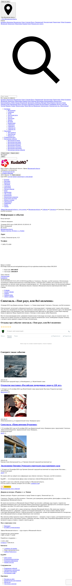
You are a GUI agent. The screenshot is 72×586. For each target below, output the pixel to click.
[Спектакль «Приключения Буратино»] (36, 405)
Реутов (42, 104)
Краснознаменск (6, 102)
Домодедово (56, 22)
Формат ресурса (9, 562)
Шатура (30, 106)
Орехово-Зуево (5, 104)
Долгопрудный (48, 22)
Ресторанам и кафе (9, 573)
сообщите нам (35, 483)
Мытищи (44, 102)
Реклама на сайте (9, 579)
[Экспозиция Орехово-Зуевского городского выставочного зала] (36, 447)
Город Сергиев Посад (28, 22)
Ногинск (59, 102)
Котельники (40, 101)
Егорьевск (68, 22)
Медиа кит (7, 582)
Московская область (7, 229)
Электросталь (53, 106)
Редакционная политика (11, 559)
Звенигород (11, 24)
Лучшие (9, 336)
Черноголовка (20, 106)
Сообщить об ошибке (10, 548)
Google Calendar (9, 292)
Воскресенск (17, 22)
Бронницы (10, 22)
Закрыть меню (15, 153)
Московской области (34, 168)
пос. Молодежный (63, 106)
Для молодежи (5, 276)
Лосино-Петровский (21, 102)
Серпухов (64, 104)
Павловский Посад (15, 104)
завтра (15, 176)
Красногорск (58, 101)
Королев (33, 101)
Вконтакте (7, 526)
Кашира (25, 24)
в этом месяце (28, 176)
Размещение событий (10, 568)
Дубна (62, 22)
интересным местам (8, 171)
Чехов (26, 106)
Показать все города (37, 24)
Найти (3, 156)
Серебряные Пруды (55, 104)
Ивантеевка (18, 24)
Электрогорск (44, 106)
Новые (3, 336)
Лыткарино (31, 102)
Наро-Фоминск (51, 102)
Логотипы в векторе (10, 584)
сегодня (10, 176)
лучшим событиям (7, 173)
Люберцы (38, 102)
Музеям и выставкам (10, 571)
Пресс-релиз (8, 557)
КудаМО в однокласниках (12, 527)
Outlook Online (8, 295)
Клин (29, 24)
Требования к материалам (12, 570)
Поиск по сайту (5, 1)
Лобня (13, 102)
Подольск (25, 104)
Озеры (64, 102)
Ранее (16, 336)
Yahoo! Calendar (9, 296)
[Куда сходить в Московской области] (20, 167)
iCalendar (7, 290)
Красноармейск (48, 101)
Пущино (36, 104)
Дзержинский (39, 22)
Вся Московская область (9, 19)
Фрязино (8, 106)
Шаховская (36, 106)
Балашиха (4, 22)
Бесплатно (4, 392)
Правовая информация (11, 561)
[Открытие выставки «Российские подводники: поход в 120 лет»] (36, 366)
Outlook (6, 293)
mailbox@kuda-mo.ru (10, 551)
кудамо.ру (4, 542)
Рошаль (46, 104)
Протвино (31, 104)
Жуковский (4, 24)
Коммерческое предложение (12, 580)
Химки (13, 106)
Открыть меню (5, 153)
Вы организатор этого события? (10, 488)
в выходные (20, 176)
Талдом (3, 106)
